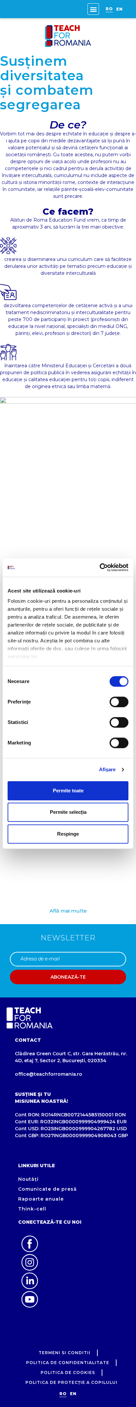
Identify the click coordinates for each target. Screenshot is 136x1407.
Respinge (68, 834)
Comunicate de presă (47, 1189)
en (119, 9)
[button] (93, 9)
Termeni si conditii (64, 1352)
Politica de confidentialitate (67, 1362)
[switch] (119, 702)
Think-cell (32, 1209)
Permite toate (68, 790)
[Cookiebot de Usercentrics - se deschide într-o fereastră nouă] (99, 567)
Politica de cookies (68, 1372)
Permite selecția (68, 812)
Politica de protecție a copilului (71, 1382)
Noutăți (28, 1179)
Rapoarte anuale (41, 1199)
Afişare (107, 769)
